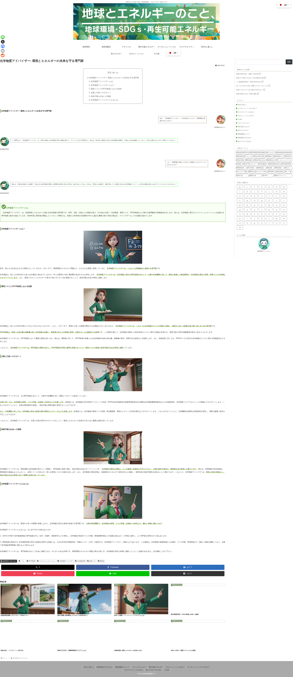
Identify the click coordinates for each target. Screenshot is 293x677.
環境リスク (92, 561)
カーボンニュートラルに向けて (198, 667)
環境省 (102, 561)
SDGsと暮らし (89, 667)
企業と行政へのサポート (101, 93)
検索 (289, 62)
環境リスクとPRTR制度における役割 (106, 89)
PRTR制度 (32, 561)
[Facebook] (2, 46)
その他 (166, 670)
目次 (109, 72)
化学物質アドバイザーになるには (104, 100)
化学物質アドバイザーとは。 (103, 81)
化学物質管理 (81, 561)
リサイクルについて (139, 667)
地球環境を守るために (9, 561)
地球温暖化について (122, 667)
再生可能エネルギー (156, 667)
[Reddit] (2, 55)
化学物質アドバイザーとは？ (103, 85)
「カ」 (23, 561)
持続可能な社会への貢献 (101, 96)
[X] (2, 41)
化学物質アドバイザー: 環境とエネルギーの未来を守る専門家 (114, 78)
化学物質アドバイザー (66, 561)
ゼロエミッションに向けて (175, 667)
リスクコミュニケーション (47, 561)
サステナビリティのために (133, 670)
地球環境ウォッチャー (264, 251)
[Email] (2, 51)
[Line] (2, 37)
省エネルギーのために (154, 670)
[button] (188, 573)
